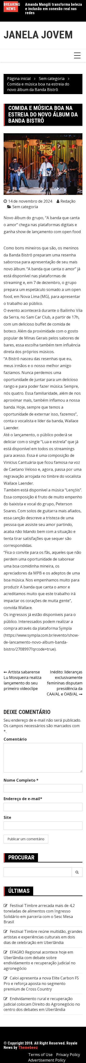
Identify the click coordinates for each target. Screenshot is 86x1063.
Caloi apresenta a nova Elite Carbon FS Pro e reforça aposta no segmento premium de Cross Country (41, 983)
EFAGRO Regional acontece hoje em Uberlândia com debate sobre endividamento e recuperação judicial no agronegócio (39, 960)
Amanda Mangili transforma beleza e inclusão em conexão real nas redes (53, 8)
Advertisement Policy (46, 1060)
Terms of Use (40, 1054)
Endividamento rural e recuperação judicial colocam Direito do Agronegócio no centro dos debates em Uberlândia (42, 1004)
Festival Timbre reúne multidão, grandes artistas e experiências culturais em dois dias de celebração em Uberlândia (43, 937)
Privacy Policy (68, 1054)
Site (7, 817)
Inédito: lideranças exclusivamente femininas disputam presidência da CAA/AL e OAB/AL (64, 682)
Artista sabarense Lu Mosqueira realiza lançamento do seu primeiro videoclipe (22, 680)
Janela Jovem (38, 34)
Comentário (15, 739)
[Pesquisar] (77, 872)
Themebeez (28, 1047)
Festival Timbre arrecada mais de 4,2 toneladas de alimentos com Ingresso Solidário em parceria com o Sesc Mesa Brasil (39, 914)
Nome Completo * (21, 780)
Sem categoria (25, 206)
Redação (67, 201)
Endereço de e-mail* (23, 798)
